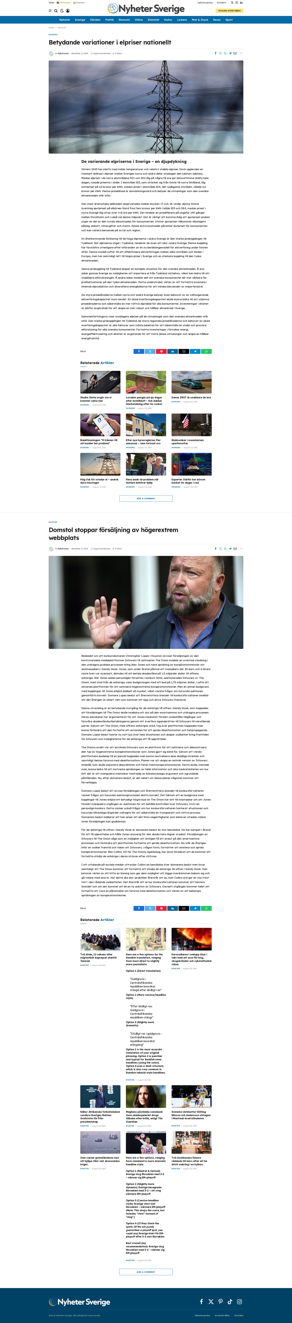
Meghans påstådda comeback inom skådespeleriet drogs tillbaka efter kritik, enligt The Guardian (144, 1116)
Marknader (65, 2)
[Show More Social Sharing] (240, 53)
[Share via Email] (235, 53)
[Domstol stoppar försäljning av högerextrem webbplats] (146, 602)
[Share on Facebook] (215, 53)
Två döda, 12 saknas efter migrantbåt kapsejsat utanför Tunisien (98, 958)
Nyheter (64, 19)
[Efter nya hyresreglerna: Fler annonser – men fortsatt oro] (146, 425)
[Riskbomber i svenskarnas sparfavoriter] (192, 425)
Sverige (80, 19)
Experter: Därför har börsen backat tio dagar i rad (188, 481)
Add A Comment (146, 498)
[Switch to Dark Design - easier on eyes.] (61, 11)
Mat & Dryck (200, 19)
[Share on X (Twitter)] (220, 53)
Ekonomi (124, 19)
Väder (51, 2)
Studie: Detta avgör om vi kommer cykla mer (95, 399)
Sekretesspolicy (205, 2)
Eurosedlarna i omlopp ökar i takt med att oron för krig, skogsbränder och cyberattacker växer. (192, 959)
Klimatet (153, 19)
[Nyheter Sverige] (146, 11)
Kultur (168, 19)
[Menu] (50, 10)
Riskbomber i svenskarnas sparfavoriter (188, 442)
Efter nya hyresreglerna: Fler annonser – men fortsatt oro (143, 442)
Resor (217, 19)
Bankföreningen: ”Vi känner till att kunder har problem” (98, 442)
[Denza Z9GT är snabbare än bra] (192, 382)
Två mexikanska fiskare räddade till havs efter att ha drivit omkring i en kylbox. (189, 1161)
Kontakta (221, 2)
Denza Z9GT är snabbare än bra (191, 397)
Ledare (182, 19)
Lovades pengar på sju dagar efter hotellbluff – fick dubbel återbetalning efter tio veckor (144, 401)
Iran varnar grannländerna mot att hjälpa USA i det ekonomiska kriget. (100, 1161)
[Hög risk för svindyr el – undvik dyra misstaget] (100, 464)
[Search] (56, 10)
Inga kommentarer (102, 53)
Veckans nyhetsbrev (229, 11)
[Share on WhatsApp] (225, 53)
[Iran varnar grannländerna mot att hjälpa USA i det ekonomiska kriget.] (100, 1142)
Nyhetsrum (63, 53)
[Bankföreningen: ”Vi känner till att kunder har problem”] (100, 425)
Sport (229, 19)
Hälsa (139, 19)
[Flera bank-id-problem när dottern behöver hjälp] (146, 464)
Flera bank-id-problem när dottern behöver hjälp (142, 481)
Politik (109, 19)
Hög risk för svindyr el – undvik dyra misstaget (99, 481)
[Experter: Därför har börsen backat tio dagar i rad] (192, 464)
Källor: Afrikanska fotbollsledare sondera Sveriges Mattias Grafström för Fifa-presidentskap (100, 1116)
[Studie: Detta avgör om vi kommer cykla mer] (100, 382)
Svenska (80, 2)
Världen (95, 19)
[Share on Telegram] (230, 53)
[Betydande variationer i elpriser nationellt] (146, 106)
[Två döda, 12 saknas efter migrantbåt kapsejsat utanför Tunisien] (100, 939)
